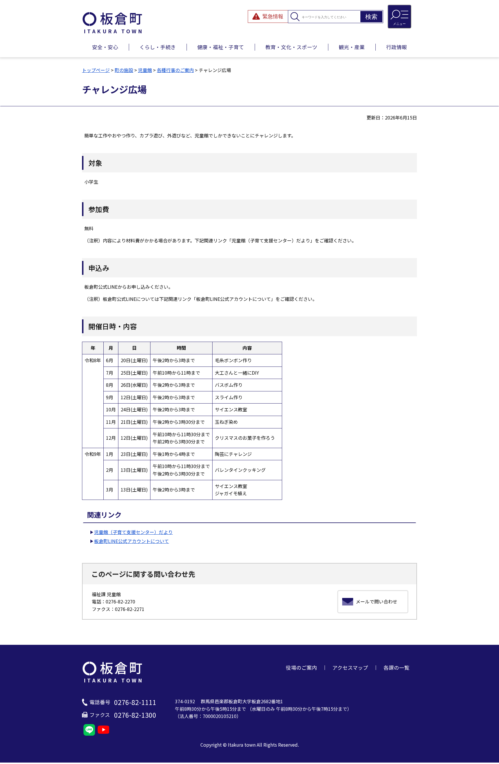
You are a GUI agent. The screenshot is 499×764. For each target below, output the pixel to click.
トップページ (96, 70)
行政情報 (396, 47)
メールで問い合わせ (376, 601)
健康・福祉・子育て (220, 47)
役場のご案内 (301, 667)
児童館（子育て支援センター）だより (133, 532)
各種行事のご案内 (175, 70)
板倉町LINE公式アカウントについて (131, 540)
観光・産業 (352, 47)
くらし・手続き (157, 47)
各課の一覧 (396, 667)
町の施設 (124, 70)
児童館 (145, 70)
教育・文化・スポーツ (291, 47)
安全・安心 (105, 47)
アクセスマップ (350, 667)
